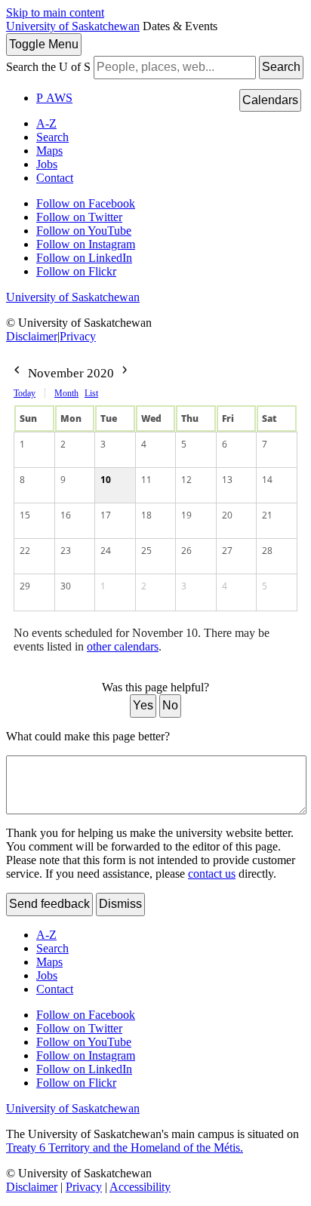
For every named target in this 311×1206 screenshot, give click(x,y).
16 (65, 515)
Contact (54, 177)
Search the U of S (48, 66)
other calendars (123, 646)
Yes (143, 705)
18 (146, 515)
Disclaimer (31, 336)
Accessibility (140, 1186)
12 (186, 479)
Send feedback (49, 903)
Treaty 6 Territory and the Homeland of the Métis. (124, 1147)
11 (146, 479)
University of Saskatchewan (73, 26)
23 (65, 550)
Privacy (78, 336)
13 (227, 479)
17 (105, 515)
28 (267, 550)
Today (24, 393)
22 (25, 550)
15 (25, 515)
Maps (49, 150)
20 (227, 515)
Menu (44, 44)
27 (227, 550)
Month (66, 393)
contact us (212, 873)
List (91, 393)
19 (186, 515)
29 (25, 586)
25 (146, 550)
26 (186, 550)
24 (105, 550)
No (170, 705)
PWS (54, 97)
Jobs (46, 164)
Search (281, 66)
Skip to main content (55, 12)
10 (105, 479)
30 (65, 586)
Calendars (270, 100)
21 (267, 515)
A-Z (46, 123)
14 (267, 479)
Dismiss (120, 903)
